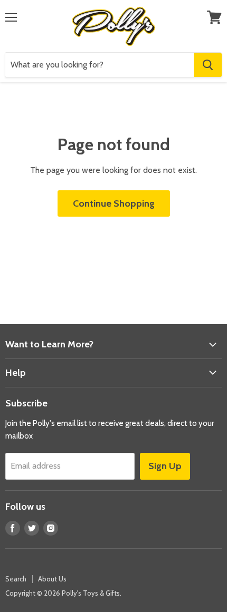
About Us (52, 579)
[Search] (208, 65)
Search (15, 579)
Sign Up (165, 466)
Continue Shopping (114, 203)
